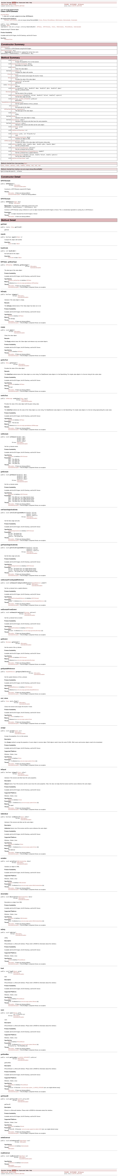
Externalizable (66, 20)
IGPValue (6, 20)
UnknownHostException (20, 186)
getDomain (14, 88)
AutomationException (35, 267)
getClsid (14, 85)
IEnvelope (8, 91)
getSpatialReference (17, 102)
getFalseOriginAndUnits (18, 95)
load (13, 127)
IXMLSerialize (59, 20)
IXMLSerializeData (22, 64)
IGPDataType (7, 109)
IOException (17, 185)
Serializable (74, 20)
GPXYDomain (4, 47)
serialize (14, 137)
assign (13, 60)
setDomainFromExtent (17, 147)
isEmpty (14, 116)
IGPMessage (7, 140)
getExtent (14, 92)
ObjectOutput (22, 158)
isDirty (13, 113)
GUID (19, 81)
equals (13, 71)
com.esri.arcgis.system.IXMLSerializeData (31, 885)
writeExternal (15, 158)
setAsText (14, 141)
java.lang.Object (5, 14)
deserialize (14, 64)
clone (2, 165)
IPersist (45, 20)
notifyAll (23, 165)
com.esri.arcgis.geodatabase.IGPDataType (27, 283)
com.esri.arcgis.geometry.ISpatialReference (33, 601)
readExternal (15, 130)
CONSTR (16, 6)
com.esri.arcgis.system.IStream (28, 1001)
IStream (16, 127)
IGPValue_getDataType (17, 109)
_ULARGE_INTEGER (23, 99)
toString (28, 165)
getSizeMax (15, 99)
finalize (7, 165)
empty (13, 67)
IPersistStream (51, 20)
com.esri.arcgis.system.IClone (24, 719)
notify (17, 165)
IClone (40, 20)
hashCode (14, 106)
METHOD (22, 6)
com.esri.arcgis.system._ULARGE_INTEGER (32, 1087)
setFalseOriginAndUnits (18, 154)
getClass (13, 165)
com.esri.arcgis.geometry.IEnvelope (32, 630)
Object (8, 25)
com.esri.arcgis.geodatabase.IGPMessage (27, 425)
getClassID (14, 81)
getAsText (14, 78)
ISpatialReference (6, 102)
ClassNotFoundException (25, 1158)
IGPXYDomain (13, 20)
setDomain (14, 144)
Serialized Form (8, 39)
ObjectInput (22, 130)
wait (32, 165)
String (9, 77)
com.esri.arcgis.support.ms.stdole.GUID (31, 1129)
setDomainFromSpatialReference (20, 151)
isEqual (13, 120)
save (13, 134)
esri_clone (14, 74)
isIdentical (14, 123)
